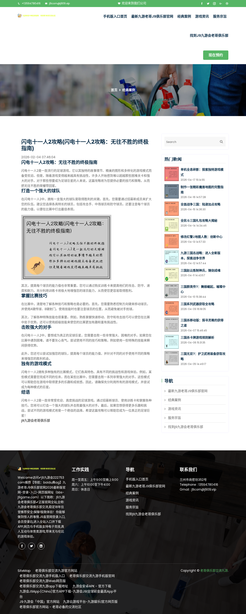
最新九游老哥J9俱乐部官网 (152, 16)
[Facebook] (22, 546)
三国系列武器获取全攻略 (197, 304)
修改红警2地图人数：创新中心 (201, 237)
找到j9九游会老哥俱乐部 (209, 35)
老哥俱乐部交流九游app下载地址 (43, 586)
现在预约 (216, 55)
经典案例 (184, 16)
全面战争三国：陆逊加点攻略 (200, 204)
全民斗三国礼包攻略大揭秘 (199, 220)
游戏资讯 (202, 16)
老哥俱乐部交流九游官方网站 (56, 570)
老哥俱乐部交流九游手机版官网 (92, 576)
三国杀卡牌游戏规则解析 (197, 337)
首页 (114, 90)
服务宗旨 (220, 16)
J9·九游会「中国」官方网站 (39, 601)
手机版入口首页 (115, 16)
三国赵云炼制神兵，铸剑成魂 (200, 270)
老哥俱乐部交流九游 (214, 570)
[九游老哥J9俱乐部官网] (42, 15)
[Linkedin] (41, 546)
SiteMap (24, 570)
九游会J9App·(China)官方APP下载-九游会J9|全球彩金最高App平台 (68, 594)
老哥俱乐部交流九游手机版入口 (42, 576)
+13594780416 (31, 3)
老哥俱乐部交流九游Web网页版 (42, 581)
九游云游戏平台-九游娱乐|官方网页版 (90, 601)
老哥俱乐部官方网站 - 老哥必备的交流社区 (50, 607)
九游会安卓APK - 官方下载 (92, 586)
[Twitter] (31, 546)
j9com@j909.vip (59, 3)
